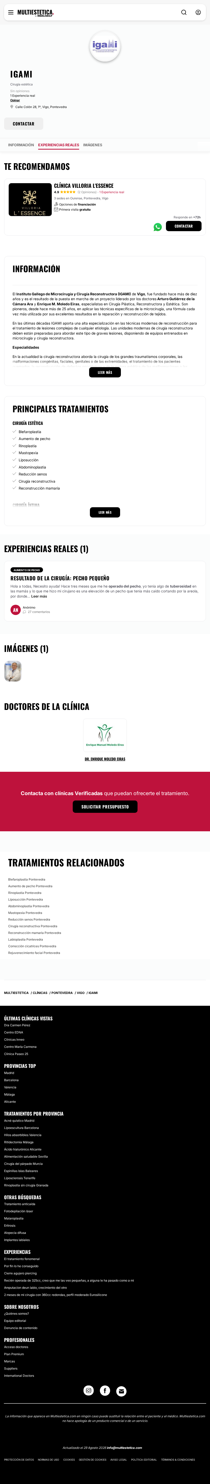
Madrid (9, 1073)
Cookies (69, 1459)
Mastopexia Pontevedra (25, 913)
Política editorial (144, 1459)
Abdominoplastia (32, 467)
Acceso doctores (16, 1347)
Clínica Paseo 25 (16, 1054)
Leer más (39, 596)
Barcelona (11, 1080)
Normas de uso (48, 1459)
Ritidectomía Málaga (19, 1142)
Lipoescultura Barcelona (21, 1128)
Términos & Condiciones (178, 1459)
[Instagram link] (88, 1392)
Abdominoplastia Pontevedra (28, 906)
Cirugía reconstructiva (37, 481)
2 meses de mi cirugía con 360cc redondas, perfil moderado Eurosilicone (55, 1295)
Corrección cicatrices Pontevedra (32, 946)
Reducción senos (33, 474)
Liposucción (28, 460)
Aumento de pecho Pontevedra (30, 886)
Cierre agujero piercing (20, 1273)
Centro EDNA (13, 1032)
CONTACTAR (24, 124)
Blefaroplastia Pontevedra (26, 879)
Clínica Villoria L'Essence (83, 185)
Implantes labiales (17, 1240)
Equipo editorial (15, 1321)
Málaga (9, 1094)
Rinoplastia (28, 446)
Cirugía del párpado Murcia (23, 1164)
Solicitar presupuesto (105, 807)
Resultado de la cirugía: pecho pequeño (59, 578)
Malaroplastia (14, 1218)
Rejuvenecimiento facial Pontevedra (34, 953)
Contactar (184, 226)
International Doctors (19, 1376)
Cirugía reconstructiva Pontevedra (32, 926)
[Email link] (121, 1391)
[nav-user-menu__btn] (198, 12)
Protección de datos (19, 1459)
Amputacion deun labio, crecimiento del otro (35, 1288)
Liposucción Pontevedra (25, 899)
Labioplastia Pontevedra (25, 939)
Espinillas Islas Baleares (21, 1171)
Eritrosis (9, 1225)
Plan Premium (14, 1354)
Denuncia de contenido (20, 1328)
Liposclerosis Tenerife (19, 1178)
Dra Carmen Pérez (17, 1025)
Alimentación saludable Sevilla (26, 1156)
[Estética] (36, 13)
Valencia (10, 1087)
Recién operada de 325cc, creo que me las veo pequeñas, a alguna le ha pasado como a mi (69, 1280)
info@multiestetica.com (124, 1448)
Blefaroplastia (30, 431)
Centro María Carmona (20, 1047)
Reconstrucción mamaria (39, 488)
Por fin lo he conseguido (21, 1266)
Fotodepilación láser (18, 1211)
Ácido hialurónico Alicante (22, 1149)
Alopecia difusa (15, 1233)
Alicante (10, 1102)
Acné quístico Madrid (19, 1120)
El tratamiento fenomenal (22, 1259)
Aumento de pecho (34, 438)
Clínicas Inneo (14, 1039)
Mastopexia (28, 453)
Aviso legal (118, 1459)
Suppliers (10, 1368)
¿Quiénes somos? (16, 1313)
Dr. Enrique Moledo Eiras (105, 758)
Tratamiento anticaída (19, 1204)
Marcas (9, 1361)
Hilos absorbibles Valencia (22, 1135)
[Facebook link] (105, 1392)
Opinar (15, 100)
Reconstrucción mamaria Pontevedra (34, 933)
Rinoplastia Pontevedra (24, 893)
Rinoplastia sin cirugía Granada (26, 1185)
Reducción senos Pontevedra (29, 919)
